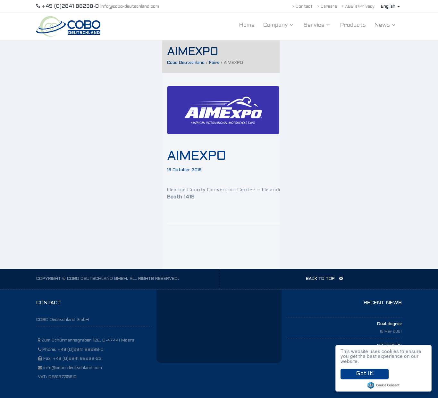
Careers (329, 7)
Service (314, 25)
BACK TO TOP (321, 279)
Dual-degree (389, 324)
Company (276, 25)
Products (353, 25)
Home (247, 25)
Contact (304, 7)
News (383, 25)
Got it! (365, 373)
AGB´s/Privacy (360, 7)
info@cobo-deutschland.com (129, 7)
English (389, 7)
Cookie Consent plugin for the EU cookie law (383, 385)
